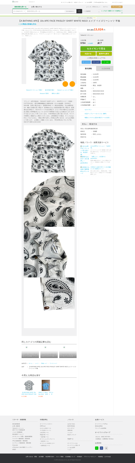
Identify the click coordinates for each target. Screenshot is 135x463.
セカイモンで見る (96, 48)
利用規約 (79, 456)
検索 (79, 11)
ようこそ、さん (92, 6)
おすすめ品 (108, 456)
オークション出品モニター (47, 443)
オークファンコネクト (46, 424)
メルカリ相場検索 (17, 432)
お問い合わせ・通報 (31, 456)
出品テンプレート (78, 2)
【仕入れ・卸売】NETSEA (102, 436)
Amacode (15, 445)
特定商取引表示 (50, 456)
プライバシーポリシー (90, 456)
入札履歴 (90, 43)
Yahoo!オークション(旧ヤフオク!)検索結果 (18, 429)
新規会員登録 (98, 426)
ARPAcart (43, 426)
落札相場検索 (16, 424)
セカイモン (88, 109)
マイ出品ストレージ (45, 430)
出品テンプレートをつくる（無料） (96, 113)
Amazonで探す (44, 93)
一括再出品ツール (45, 445)
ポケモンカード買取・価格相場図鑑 (22, 436)
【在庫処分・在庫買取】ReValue (104, 439)
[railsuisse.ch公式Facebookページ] (101, 448)
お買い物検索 (16, 426)
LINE (107, 62)
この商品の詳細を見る (27, 24)
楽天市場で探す (49, 90)
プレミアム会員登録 (100, 428)
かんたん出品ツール (45, 428)
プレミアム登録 (116, 6)
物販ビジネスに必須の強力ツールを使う (97, 117)
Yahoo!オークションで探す (34, 90)
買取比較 (70, 430)
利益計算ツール (44, 434)
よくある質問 (88, 2)
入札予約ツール (44, 432)
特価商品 (100, 456)
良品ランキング (72, 434)
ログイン (105, 6)
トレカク (70, 432)
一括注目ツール (44, 441)
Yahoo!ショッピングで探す (65, 90)
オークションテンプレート (47, 439)
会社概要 (41, 456)
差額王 (14, 449)
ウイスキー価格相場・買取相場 (21, 438)
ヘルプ (69, 449)
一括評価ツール (44, 437)
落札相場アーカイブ (18, 434)
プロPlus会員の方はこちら (100, 2)
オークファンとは (72, 443)
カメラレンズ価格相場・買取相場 (21, 443)
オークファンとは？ (117, 2)
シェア (97, 62)
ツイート (87, 62)
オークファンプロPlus (101, 424)
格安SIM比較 (71, 426)
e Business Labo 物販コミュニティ (22, 447)
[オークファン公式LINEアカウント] (96, 448)
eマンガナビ (71, 428)
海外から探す (56, 93)
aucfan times (71, 424)
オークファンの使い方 (66, 2)
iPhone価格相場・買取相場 (20, 441)
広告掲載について (70, 456)
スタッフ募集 (59, 456)
